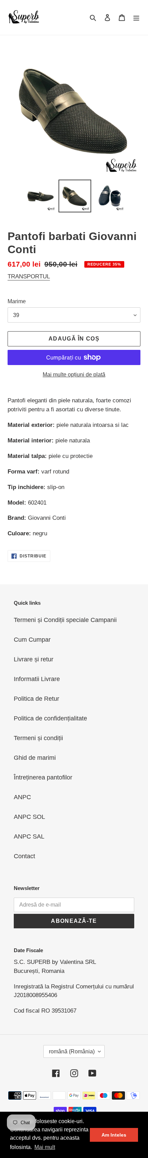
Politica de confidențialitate (50, 718)
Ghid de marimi (35, 757)
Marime (17, 301)
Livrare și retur (33, 659)
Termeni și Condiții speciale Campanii (65, 619)
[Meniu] (136, 17)
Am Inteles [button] (114, 1135)
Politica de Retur (36, 698)
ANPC (22, 797)
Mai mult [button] (44, 1147)
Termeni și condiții (38, 738)
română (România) (72, 1051)
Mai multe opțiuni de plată (74, 374)
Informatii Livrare (37, 679)
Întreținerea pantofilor (43, 777)
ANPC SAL (29, 836)
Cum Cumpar (32, 639)
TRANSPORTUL (29, 276)
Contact (24, 856)
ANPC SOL (29, 816)
